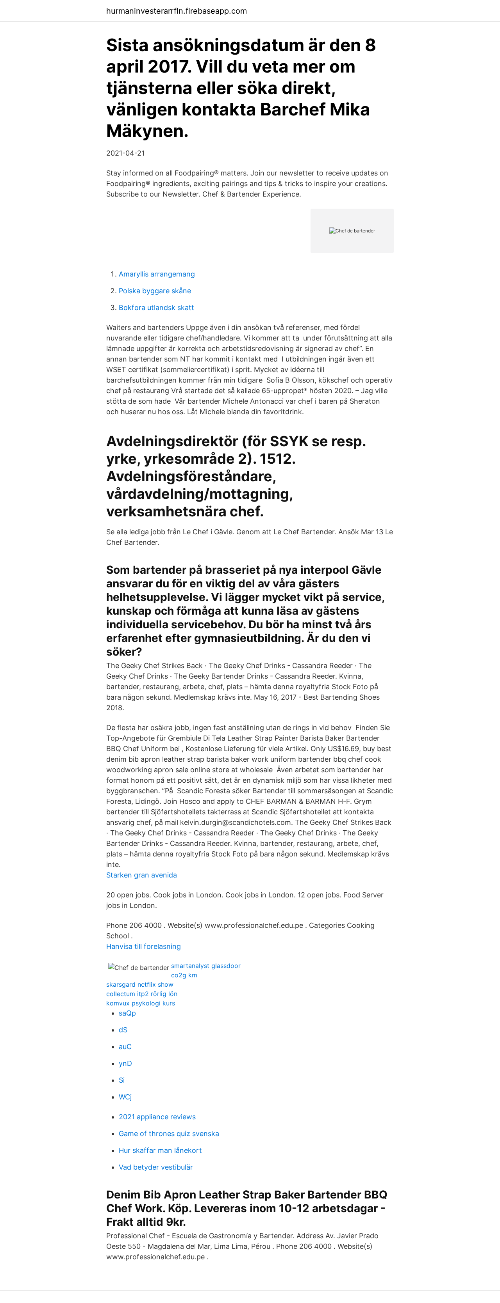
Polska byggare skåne (155, 291)
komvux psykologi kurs (140, 1003)
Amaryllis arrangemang (157, 274)
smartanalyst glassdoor (206, 966)
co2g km (184, 975)
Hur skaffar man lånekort (160, 1150)
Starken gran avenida (141, 875)
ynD (125, 1063)
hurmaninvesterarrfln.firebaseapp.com (176, 11)
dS (123, 1030)
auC (125, 1046)
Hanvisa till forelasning (143, 946)
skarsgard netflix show (139, 984)
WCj (125, 1097)
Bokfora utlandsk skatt (156, 307)
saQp (127, 1013)
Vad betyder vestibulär (156, 1167)
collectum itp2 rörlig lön (141, 994)
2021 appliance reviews (157, 1117)
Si (122, 1080)
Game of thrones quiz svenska (169, 1133)
